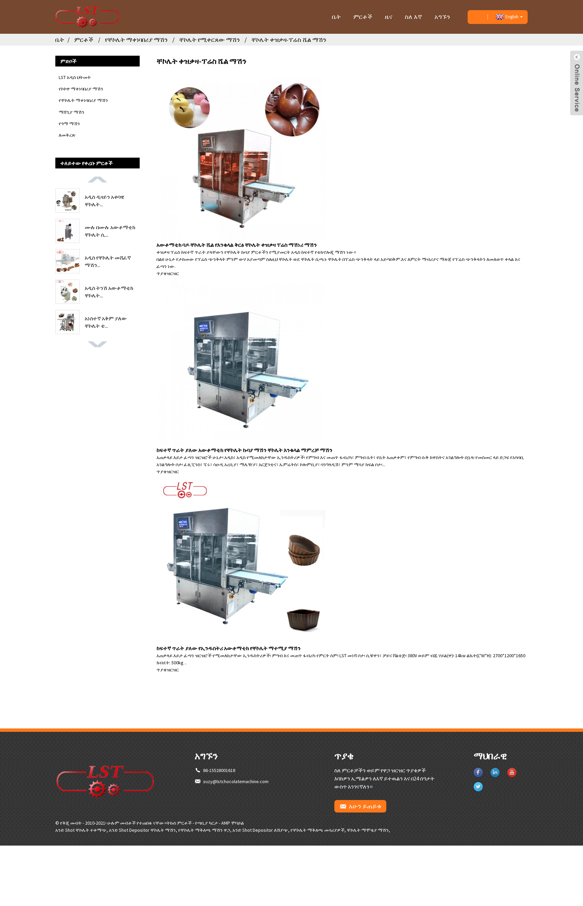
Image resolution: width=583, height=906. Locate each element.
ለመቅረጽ (67, 135)
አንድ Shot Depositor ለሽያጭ (260, 830)
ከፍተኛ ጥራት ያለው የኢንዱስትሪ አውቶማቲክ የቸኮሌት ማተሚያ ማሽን (229, 648)
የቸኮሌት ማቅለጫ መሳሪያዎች (317, 830)
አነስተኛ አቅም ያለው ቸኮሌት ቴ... (106, 322)
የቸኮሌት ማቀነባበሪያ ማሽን (136, 40)
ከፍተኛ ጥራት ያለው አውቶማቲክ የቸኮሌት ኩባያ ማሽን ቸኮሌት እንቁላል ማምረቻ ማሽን (244, 450)
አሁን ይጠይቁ (365, 806)
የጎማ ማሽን (69, 124)
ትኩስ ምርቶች (179, 823)
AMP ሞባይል (232, 823)
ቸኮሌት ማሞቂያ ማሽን (368, 830)
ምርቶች (362, 16)
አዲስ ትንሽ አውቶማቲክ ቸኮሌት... (109, 292)
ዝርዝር (173, 273)
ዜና (388, 16)
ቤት (336, 16)
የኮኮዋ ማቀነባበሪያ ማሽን (81, 89)
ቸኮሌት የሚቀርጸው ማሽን (209, 40)
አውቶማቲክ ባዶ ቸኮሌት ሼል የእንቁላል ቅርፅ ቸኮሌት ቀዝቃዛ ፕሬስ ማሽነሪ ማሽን (237, 244)
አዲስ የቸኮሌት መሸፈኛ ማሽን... (108, 261)
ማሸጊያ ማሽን (71, 112)
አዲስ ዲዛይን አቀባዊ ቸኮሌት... (104, 200)
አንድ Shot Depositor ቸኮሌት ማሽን (142, 830)
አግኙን (442, 16)
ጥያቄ (162, 273)
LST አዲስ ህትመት (75, 77)
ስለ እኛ (413, 16)
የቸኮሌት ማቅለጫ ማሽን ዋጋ (204, 830)
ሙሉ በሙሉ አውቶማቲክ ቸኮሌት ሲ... (110, 231)
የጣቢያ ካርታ (206, 823)
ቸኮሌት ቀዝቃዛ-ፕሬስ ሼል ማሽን (288, 40)
